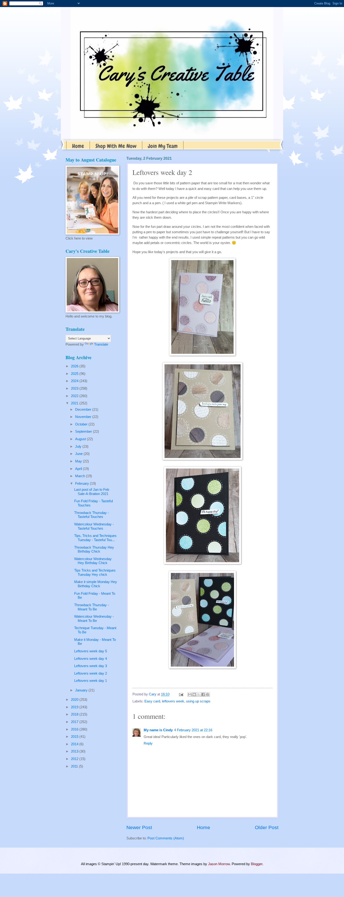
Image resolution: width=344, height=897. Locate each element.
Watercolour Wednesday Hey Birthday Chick (93, 561)
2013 (75, 751)
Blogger (256, 864)
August (81, 439)
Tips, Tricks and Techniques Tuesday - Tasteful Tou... (95, 538)
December (83, 409)
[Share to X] (198, 694)
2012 (75, 759)
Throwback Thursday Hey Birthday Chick (94, 550)
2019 (75, 707)
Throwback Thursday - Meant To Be (91, 607)
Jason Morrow (219, 864)
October (81, 424)
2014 (75, 744)
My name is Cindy (158, 730)
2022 (75, 396)
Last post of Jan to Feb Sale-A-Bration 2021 (91, 492)
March (80, 476)
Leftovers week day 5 (90, 651)
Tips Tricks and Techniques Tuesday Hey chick (95, 572)
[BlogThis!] (194, 694)
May (79, 461)
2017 (75, 722)
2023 (75, 388)
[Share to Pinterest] (207, 694)
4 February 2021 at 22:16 (193, 730)
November (83, 417)
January (81, 690)
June (79, 454)
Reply (148, 743)
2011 (75, 766)
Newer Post (139, 827)
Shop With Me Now (115, 146)
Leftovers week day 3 (90, 666)
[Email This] (189, 694)
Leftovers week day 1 (90, 681)
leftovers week (173, 701)
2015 (75, 736)
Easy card (152, 701)
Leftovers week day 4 (90, 659)
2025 (75, 374)
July (78, 446)
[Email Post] (180, 694)
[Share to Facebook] (203, 694)
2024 (75, 381)
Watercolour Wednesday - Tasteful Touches (94, 526)
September (84, 431)
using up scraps (198, 701)
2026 (75, 366)
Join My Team (163, 146)
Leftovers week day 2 (90, 673)
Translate (101, 344)
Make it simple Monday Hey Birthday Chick (95, 584)
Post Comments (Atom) (165, 838)
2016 (75, 729)
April (79, 469)
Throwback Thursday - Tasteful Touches (91, 515)
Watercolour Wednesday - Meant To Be (94, 619)
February (82, 483)
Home (78, 146)
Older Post (266, 827)
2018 (75, 714)
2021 (75, 403)
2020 (75, 699)
